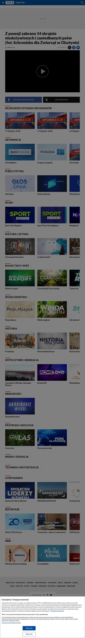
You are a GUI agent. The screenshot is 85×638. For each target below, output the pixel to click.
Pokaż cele (29, 634)
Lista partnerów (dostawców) (11, 623)
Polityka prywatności (57, 611)
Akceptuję (29, 628)
